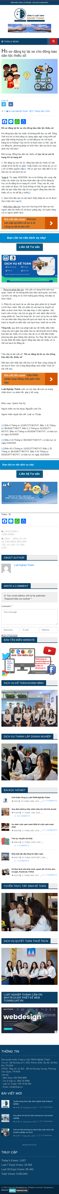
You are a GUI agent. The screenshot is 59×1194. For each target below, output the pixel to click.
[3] (20, 201)
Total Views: (8, 1174)
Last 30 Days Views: (13, 1169)
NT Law (11, 545)
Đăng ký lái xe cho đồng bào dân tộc (13, 542)
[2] (29, 192)
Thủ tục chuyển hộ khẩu (22, 838)
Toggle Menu (11, 41)
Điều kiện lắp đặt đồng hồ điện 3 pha (27, 854)
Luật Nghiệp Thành (24, 565)
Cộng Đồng (7, 534)
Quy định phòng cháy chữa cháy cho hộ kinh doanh (34, 809)
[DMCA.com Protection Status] (18, 1190)
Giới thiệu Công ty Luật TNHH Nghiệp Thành (31, 797)
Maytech (4, 1190)
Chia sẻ (4, 101)
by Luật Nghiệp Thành (18, 111)
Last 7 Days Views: (12, 1165)
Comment (6, 606)
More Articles (29, 1145)
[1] (25, 169)
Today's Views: (10, 1160)
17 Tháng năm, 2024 (40, 111)
